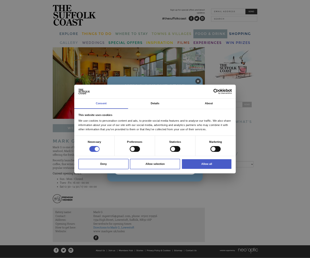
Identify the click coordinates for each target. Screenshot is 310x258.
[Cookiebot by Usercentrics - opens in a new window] (216, 91)
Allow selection (155, 163)
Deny (103, 163)
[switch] (135, 149)
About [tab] (209, 103)
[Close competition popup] (198, 81)
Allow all (206, 163)
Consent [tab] (101, 103)
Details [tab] (155, 103)
